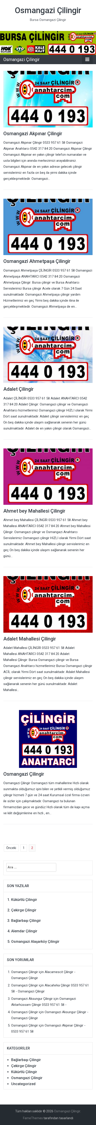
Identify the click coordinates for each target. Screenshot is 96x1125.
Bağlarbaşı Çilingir (26, 920)
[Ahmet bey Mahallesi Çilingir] (48, 476)
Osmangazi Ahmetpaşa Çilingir (37, 261)
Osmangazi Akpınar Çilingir (32, 133)
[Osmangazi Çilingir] (48, 43)
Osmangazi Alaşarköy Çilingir (35, 941)
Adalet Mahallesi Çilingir (29, 639)
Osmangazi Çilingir (48, 10)
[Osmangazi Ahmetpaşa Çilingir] (48, 227)
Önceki (11, 848)
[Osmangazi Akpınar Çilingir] (48, 99)
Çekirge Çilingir (23, 910)
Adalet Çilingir (18, 389)
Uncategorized (23, 1084)
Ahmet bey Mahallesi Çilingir (34, 511)
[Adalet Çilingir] (48, 354)
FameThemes (33, 1118)
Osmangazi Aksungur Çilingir (32, 999)
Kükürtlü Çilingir (24, 900)
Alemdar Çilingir (24, 931)
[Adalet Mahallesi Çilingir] (48, 604)
